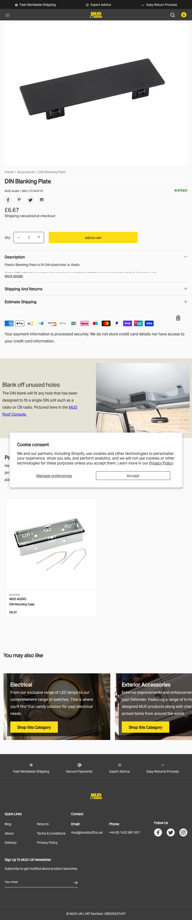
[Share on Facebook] (8, 201)
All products (26, 171)
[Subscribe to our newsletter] (75, 881)
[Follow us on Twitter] (171, 833)
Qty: (8, 237)
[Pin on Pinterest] (19, 199)
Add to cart (93, 237)
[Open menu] (7, 14)
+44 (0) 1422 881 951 (124, 832)
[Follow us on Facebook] (158, 833)
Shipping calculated (20, 215)
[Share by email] (41, 199)
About (9, 833)
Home (9, 171)
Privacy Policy (161, 463)
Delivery (11, 842)
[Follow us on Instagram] (183, 833)
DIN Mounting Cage (21, 604)
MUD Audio (12, 191)
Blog (8, 823)
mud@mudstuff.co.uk (87, 832)
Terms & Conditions (51, 833)
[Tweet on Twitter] (30, 201)
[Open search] (173, 15)
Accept (133, 475)
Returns (43, 823)
